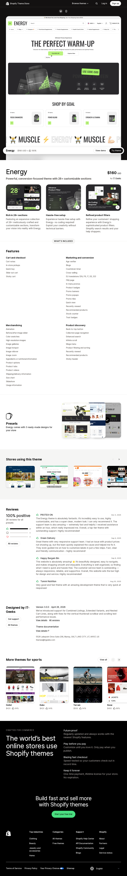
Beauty (32, 843)
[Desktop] (61, 11)
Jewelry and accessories (35, 849)
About (102, 838)
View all (103, 660)
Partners (103, 843)
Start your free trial (63, 814)
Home (32, 855)
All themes (13, 625)
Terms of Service (14, 868)
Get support (13, 619)
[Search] (97, 3)
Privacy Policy (31, 868)
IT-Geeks (117, 178)
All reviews (13, 543)
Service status (105, 853)
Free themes (58, 843)
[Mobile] (66, 11)
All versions (54, 620)
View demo (100, 150)
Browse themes (79, 3)
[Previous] (113, 459)
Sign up (115, 3)
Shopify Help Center (85, 838)
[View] (20, 477)
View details (41, 620)
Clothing (33, 838)
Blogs (78, 853)
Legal (101, 848)
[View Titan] (76, 420)
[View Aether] (92, 420)
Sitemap (70, 868)
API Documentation (84, 843)
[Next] (119, 459)
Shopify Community (85, 848)
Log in (104, 3)
